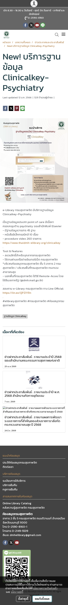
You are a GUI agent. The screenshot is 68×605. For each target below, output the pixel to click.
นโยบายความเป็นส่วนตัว (45, 588)
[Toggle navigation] (63, 34)
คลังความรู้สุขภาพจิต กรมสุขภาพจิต (24, 507)
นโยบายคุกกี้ (17, 591)
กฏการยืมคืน (10, 489)
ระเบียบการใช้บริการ (14, 481)
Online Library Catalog (17, 503)
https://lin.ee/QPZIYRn (17, 293)
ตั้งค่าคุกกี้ (23, 598)
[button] (55, 35)
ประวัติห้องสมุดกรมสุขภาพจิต (20, 462)
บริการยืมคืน (10, 485)
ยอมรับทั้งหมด (42, 598)
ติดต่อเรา (8, 467)
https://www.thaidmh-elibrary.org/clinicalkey (32, 243)
